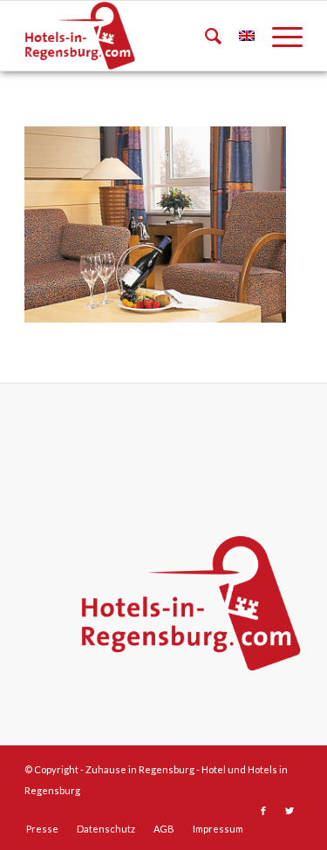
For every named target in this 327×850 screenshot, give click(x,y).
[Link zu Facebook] (263, 811)
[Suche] (204, 36)
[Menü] (279, 36)
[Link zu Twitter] (289, 811)
